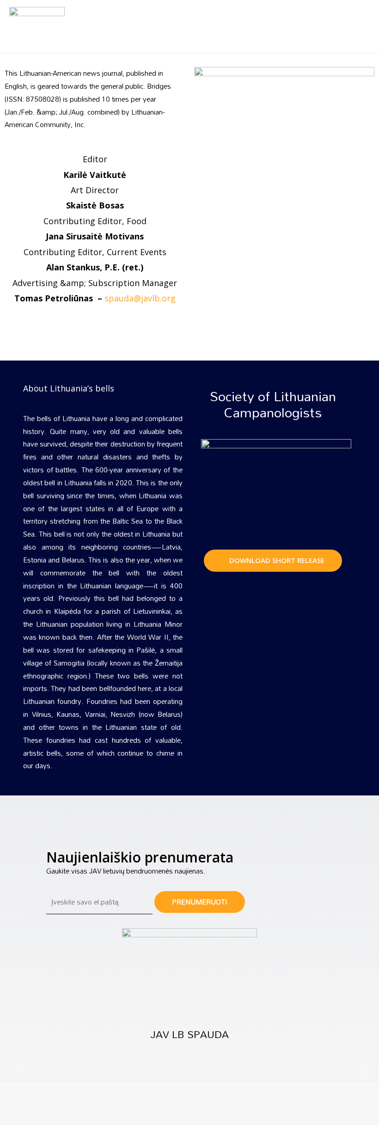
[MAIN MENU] (361, 27)
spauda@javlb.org (140, 298)
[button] (273, 561)
